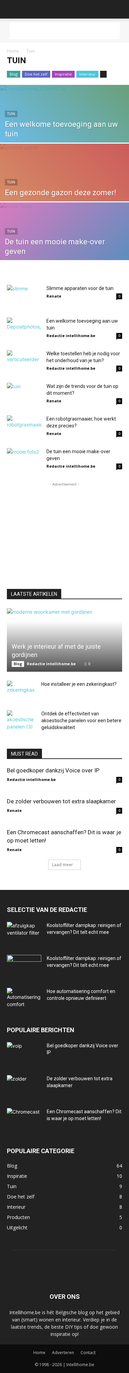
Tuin (11, 114)
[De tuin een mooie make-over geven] (64, 242)
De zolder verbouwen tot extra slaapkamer (61, 801)
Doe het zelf (36, 74)
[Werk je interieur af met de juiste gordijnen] (64, 640)
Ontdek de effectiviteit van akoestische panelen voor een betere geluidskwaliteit (81, 720)
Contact (88, 1352)
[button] (12, 9)
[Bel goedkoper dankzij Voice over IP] (24, 1054)
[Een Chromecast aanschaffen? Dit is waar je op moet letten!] (24, 1120)
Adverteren (63, 1352)
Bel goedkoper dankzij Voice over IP (53, 770)
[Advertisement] (65, 30)
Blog (14, 74)
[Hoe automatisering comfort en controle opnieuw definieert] (24, 1000)
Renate (53, 296)
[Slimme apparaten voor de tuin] (24, 297)
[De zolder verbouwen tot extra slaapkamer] (24, 1087)
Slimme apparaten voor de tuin (80, 288)
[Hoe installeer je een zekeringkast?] (20, 691)
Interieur (87, 74)
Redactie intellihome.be (70, 335)
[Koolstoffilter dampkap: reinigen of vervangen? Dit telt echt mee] (24, 934)
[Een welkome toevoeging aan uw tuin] (64, 125)
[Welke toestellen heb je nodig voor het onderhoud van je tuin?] (24, 362)
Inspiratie (63, 74)
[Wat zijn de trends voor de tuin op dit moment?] (24, 394)
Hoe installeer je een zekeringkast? (79, 684)
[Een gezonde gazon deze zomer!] (64, 183)
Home (13, 51)
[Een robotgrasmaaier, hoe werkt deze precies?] (24, 427)
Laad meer (62, 865)
